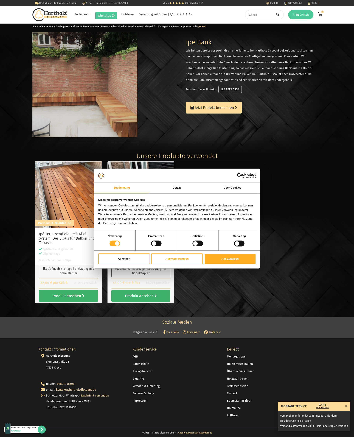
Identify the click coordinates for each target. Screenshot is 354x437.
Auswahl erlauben (177, 258)
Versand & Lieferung (146, 386)
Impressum (140, 400)
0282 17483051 (66, 383)
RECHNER (302, 14)
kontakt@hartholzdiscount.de (76, 389)
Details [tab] (177, 187)
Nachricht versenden (95, 395)
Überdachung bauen (240, 371)
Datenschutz (141, 364)
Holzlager (127, 14)
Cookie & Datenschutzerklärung (195, 432)
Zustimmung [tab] (122, 187)
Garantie (138, 378)
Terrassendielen (237, 386)
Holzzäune (234, 408)
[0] (320, 14)
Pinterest (214, 332)
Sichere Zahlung (143, 393)
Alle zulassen (230, 258)
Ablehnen (124, 258)
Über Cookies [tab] (232, 187)
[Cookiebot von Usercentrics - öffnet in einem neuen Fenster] (240, 175)
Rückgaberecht (143, 371)
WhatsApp (105, 15)
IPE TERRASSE (230, 89)
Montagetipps (236, 356)
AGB (135, 356)
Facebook (172, 332)
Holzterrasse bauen (240, 364)
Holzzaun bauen (237, 378)
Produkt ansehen (67, 296)
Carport (232, 393)
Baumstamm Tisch (239, 400)
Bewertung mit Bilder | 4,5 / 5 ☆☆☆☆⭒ (165, 14)
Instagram (193, 332)
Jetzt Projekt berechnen (214, 107)
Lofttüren (233, 415)
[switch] (156, 243)
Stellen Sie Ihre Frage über (23, 429)
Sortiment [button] (81, 14)
